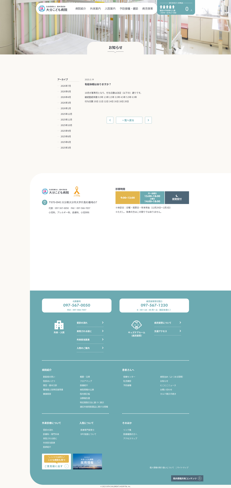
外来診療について (51, 423)
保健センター (129, 376)
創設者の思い (49, 376)
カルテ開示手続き (168, 393)
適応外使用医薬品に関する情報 (94, 406)
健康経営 (47, 393)
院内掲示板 (85, 393)
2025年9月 (66, 130)
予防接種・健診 (129, 8)
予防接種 (127, 385)
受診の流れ (82, 322)
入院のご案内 (83, 348)
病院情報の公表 (87, 389)
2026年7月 (66, 85)
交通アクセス (160, 331)
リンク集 (127, 429)
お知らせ (164, 381)
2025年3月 (66, 147)
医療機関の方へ (130, 434)
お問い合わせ (166, 389)
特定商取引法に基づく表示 (92, 402)
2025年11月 (66, 119)
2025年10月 (66, 125)
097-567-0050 (62, 208)
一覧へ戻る (128, 120)
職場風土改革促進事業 (53, 389)
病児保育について (162, 322)
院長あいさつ (49, 381)
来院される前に (84, 331)
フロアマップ (86, 381)
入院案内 (110, 8)
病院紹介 (80, 8)
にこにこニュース (168, 385)
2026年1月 (66, 108)
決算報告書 (85, 398)
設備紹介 (84, 385)
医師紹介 (47, 446)
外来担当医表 (83, 339)
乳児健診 (127, 381)
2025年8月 (66, 136)
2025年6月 (66, 142)
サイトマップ (182, 467)
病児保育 (147, 8)
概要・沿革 (85, 376)
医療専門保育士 (87, 429)
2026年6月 (66, 91)
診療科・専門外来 (51, 434)
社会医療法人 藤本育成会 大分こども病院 (53, 8)
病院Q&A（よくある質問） (172, 376)
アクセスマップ (130, 438)
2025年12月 (66, 113)
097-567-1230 (154, 305)
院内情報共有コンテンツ (185, 478)
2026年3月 (66, 102)
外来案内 (95, 8)
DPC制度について (88, 434)
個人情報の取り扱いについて (162, 467)
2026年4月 (66, 97)
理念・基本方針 (50, 385)
